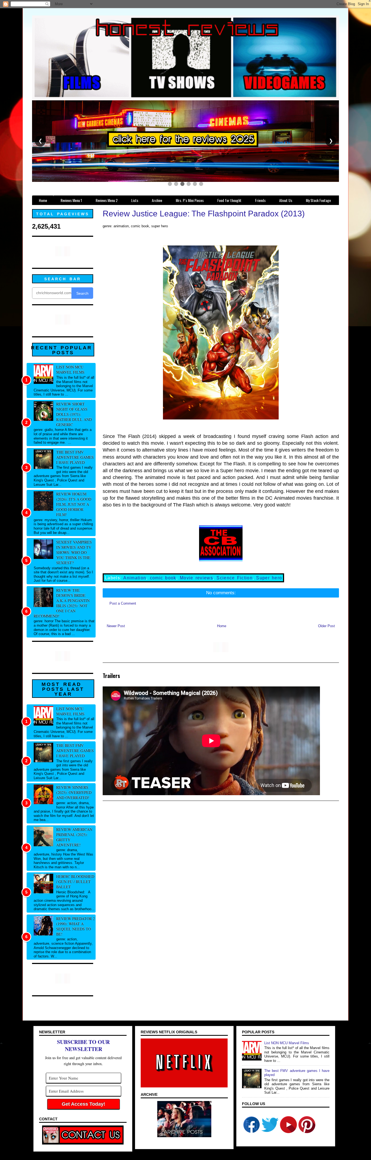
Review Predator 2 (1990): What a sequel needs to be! (75, 926)
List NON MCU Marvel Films (70, 369)
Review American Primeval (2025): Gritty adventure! (74, 837)
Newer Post (116, 626)
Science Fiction (234, 578)
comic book (163, 578)
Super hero (269, 578)
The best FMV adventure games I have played (75, 457)
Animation (134, 578)
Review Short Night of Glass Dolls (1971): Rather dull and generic (74, 414)
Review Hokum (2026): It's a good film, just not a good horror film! (73, 504)
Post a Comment (122, 603)
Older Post (326, 626)
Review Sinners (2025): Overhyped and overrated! (74, 792)
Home (221, 626)
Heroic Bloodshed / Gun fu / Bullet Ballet (75, 881)
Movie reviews (196, 578)
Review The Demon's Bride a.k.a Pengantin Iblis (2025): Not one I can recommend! (62, 602)
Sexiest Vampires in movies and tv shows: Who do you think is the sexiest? (74, 552)
